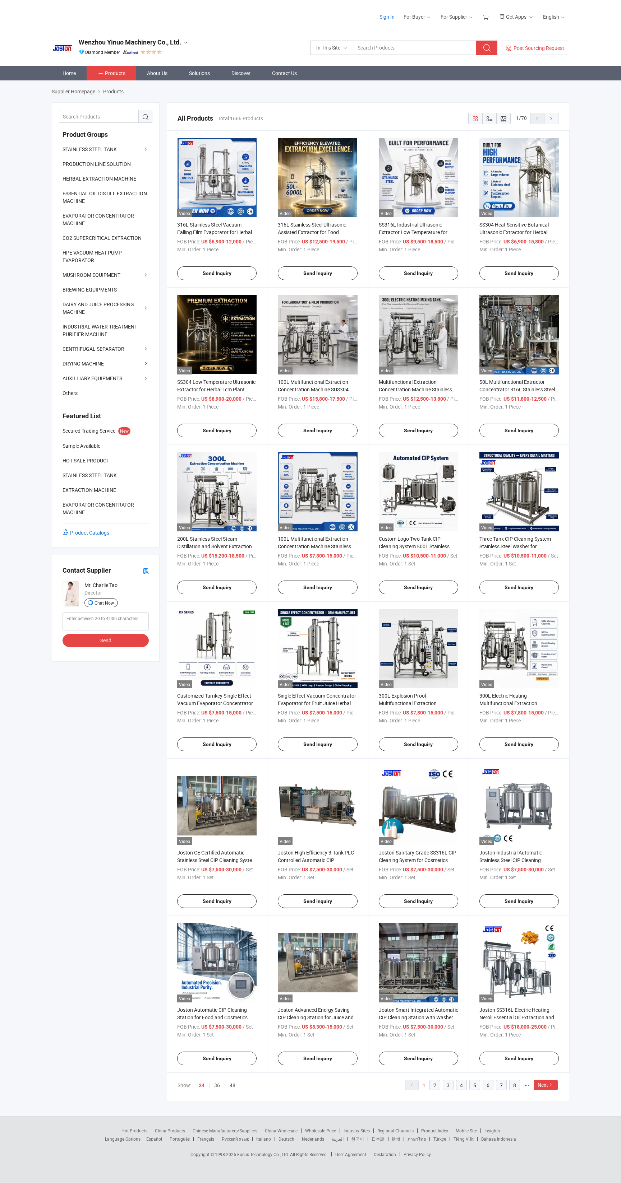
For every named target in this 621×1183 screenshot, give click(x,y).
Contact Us (284, 73)
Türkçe (439, 1139)
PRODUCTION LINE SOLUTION (97, 163)
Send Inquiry (217, 273)
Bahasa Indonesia (498, 1139)
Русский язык (235, 1139)
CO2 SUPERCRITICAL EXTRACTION (102, 237)
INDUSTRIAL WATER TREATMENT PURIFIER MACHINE (100, 330)
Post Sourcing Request (539, 48)
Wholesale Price (320, 1130)
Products (115, 73)
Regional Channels (395, 1130)
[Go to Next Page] (551, 118)
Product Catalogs (89, 532)
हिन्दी (396, 1139)
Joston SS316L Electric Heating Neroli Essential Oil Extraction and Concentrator (516, 1017)
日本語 (378, 1139)
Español (154, 1139)
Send (105, 640)
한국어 (357, 1139)
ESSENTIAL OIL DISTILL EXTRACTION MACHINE (105, 197)
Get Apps (516, 16)
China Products (170, 1130)
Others (70, 393)
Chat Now (104, 603)
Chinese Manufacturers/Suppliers (225, 1130)
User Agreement (350, 1154)
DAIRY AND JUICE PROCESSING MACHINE (98, 308)
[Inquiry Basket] (486, 16)
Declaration (385, 1154)
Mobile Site (466, 1130)
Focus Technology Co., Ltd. (263, 1154)
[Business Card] (146, 571)
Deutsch (286, 1139)
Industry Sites (357, 1130)
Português (180, 1139)
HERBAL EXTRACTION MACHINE (99, 178)
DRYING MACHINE (83, 363)
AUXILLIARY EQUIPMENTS (92, 378)
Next (543, 1084)
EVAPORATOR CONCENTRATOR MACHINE (98, 219)
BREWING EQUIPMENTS (90, 289)
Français (205, 1139)
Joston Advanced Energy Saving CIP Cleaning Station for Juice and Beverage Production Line (316, 1017)
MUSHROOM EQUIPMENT (91, 274)
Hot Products (134, 1130)
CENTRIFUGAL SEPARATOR (93, 348)
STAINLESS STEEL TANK (90, 149)
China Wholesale (281, 1130)
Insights (492, 1130)
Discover (240, 73)
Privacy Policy (417, 1154)
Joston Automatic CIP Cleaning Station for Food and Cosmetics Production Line (212, 1017)
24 (201, 1085)
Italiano (263, 1139)
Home (69, 73)
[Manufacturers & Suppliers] (98, 14)
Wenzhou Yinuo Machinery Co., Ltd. (130, 42)
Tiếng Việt (464, 1139)
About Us (157, 73)
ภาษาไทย (417, 1139)
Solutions (199, 73)
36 (217, 1085)
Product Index (434, 1130)
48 (232, 1085)
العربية (338, 1139)
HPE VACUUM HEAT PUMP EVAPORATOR (92, 256)
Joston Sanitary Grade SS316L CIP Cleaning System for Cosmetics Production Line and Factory (417, 860)
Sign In (387, 16)
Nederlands (313, 1139)
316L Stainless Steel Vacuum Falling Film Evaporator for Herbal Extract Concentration (214, 232)
